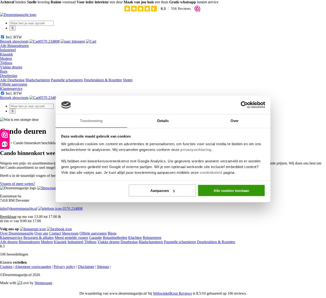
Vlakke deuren (11, 67)
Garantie (95, 238)
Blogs (112, 233)
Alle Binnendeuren (14, 46)
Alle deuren (9, 242)
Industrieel (8, 50)
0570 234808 (72, 208)
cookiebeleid (211, 172)
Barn (3, 71)
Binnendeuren (29, 242)
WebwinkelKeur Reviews (172, 293)
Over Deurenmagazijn (16, 233)
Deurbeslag (8, 76)
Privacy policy (64, 267)
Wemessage (43, 283)
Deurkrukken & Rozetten (103, 80)
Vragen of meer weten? (17, 184)
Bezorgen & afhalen (38, 238)
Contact (55, 233)
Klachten (135, 238)
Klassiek (6, 54)
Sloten (127, 80)
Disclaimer (86, 267)
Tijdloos (6, 63)
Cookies (6, 267)
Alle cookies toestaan (231, 191)
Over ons (41, 233)
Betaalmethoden (115, 238)
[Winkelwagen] (91, 41)
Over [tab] (235, 120)
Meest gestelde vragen (71, 238)
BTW (17, 37)
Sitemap (103, 267)
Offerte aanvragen (13, 84)
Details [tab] (163, 120)
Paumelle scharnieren (67, 80)
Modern (6, 59)
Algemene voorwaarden (33, 267)
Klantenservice (11, 89)
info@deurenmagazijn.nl (18, 208)
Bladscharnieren (151, 242)
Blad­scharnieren (38, 80)
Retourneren (152, 238)
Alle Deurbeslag (12, 80)
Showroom (70, 233)
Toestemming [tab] (91, 120)
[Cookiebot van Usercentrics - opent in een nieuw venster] (244, 104)
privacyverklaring (195, 149)
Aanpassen (159, 191)
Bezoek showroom (14, 41)
